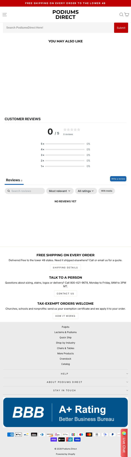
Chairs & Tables (65, 348)
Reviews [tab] (14, 180)
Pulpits (65, 326)
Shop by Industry (65, 342)
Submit (121, 27)
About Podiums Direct (65, 382)
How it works (65, 316)
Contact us (65, 293)
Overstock (65, 358)
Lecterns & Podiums (65, 332)
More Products (65, 353)
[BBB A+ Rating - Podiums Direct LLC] (65, 412)
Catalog (65, 363)
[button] (65, 144)
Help (64, 373)
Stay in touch (64, 390)
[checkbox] (106, 191)
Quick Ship (66, 337)
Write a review (118, 178)
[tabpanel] (65, 213)
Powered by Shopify (65, 454)
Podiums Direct (65, 14)
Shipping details (65, 267)
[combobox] (58, 28)
